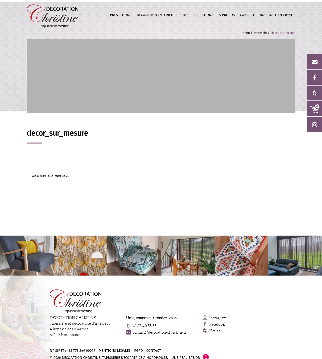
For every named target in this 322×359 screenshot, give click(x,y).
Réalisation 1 (27, 256)
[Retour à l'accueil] (53, 16)
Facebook (217, 324)
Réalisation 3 (188, 256)
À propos (227, 15)
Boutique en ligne (314, 108)
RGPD (138, 350)
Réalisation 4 (241, 256)
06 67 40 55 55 (144, 326)
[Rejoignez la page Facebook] (314, 77)
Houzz (214, 331)
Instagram (218, 318)
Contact (247, 15)
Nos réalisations (198, 15)
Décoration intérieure (157, 15)
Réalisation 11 (134, 256)
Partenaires (261, 33)
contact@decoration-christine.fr (160, 332)
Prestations (120, 15)
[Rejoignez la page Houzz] (314, 93)
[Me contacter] (314, 61)
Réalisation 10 (295, 256)
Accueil (247, 33)
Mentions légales (115, 350)
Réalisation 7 (80, 256)
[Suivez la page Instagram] (314, 124)
